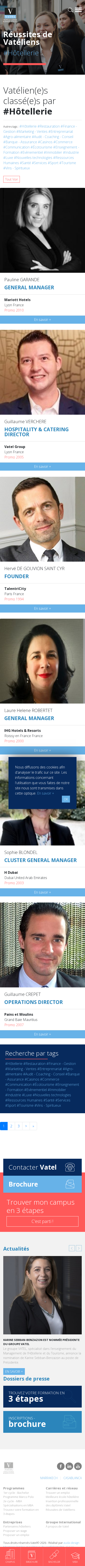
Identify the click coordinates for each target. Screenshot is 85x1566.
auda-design (71, 1543)
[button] (72, 1248)
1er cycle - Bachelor (16, 1493)
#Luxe (8, 157)
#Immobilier (53, 152)
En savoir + (42, 319)
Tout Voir (11, 179)
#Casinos (45, 142)
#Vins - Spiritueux (16, 168)
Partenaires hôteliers (17, 1526)
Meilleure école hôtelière (62, 1497)
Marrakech (49, 1478)
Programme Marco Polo (18, 1497)
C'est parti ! (42, 1221)
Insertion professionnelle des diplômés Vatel (62, 1503)
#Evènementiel (31, 152)
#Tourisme (67, 162)
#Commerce (63, 142)
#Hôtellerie (28, 126)
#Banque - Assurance (20, 142)
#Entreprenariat (60, 131)
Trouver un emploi (58, 1493)
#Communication (16, 147)
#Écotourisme (41, 147)
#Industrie (71, 152)
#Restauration (48, 126)
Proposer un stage (15, 1531)
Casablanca (72, 1478)
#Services (39, 162)
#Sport (53, 162)
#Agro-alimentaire (17, 136)
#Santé (25, 162)
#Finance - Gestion (61, 1063)
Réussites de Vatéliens (60, 1510)
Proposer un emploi (16, 1535)
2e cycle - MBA (12, 1501)
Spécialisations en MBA (18, 1505)
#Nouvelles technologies (33, 157)
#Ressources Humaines (23, 1100)
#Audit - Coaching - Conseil (52, 136)
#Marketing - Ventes (32, 131)
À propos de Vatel (57, 1526)
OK (66, 799)
